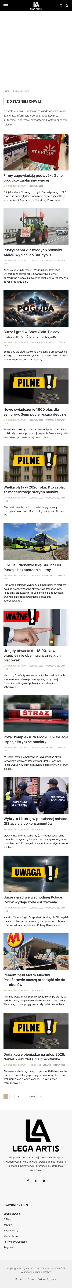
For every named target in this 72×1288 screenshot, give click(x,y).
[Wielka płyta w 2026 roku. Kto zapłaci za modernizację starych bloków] (36, 464)
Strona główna (11, 1213)
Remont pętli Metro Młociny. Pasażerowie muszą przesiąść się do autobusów (34, 980)
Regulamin (9, 1247)
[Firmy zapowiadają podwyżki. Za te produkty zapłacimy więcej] (36, 152)
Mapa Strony (10, 1236)
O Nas (7, 1219)
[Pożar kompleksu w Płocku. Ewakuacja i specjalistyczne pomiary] (36, 713)
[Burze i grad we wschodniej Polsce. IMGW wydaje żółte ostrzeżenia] (36, 874)
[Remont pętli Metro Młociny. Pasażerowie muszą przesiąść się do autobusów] (36, 951)
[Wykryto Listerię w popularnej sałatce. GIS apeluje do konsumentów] (36, 795)
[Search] (67, 6)
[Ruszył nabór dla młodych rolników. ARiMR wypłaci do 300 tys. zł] (36, 226)
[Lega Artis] (36, 5)
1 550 (32, 1096)
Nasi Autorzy (10, 1230)
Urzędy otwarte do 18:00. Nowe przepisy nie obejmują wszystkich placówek (32, 655)
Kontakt (7, 1224)
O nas (31, 1279)
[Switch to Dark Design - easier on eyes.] (61, 5)
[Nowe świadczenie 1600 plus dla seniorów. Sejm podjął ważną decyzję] (36, 386)
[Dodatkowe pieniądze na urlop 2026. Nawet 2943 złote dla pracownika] (36, 1031)
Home (6, 91)
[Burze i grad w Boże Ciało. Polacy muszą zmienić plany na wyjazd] (36, 308)
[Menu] (5, 6)
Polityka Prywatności (15, 1241)
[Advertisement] (36, 47)
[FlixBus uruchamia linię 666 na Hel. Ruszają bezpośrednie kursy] (36, 541)
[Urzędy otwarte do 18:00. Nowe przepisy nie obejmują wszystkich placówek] (36, 627)
